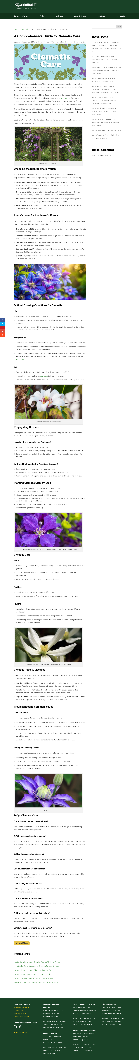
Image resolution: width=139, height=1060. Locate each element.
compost (44, 376)
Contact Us (120, 16)
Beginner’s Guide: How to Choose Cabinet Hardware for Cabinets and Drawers (106, 70)
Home (16, 29)
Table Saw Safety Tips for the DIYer (106, 130)
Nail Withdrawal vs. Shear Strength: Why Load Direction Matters (104, 59)
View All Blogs (22, 943)
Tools (42, 16)
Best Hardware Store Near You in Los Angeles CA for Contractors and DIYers (106, 111)
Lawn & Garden (80, 16)
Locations (101, 16)
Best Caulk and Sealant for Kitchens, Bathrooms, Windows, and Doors (105, 122)
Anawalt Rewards (21, 1007)
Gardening (25, 29)
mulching (20, 359)
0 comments (79, 42)
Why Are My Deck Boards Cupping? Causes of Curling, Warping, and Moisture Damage (106, 89)
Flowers (47, 42)
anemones (65, 98)
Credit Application (21, 1017)
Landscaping (66, 42)
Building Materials (21, 16)
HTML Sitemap (20, 1033)
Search (119, 26)
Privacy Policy (20, 1013)
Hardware (59, 16)
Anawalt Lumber (23, 42)
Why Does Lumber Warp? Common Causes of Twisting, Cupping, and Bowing (104, 100)
